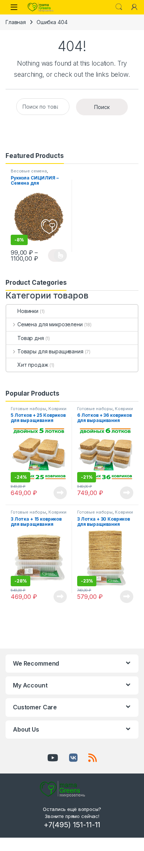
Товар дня (30, 338)
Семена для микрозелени (50, 324)
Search (119, 7)
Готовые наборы (28, 408)
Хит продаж (32, 365)
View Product (57, 255)
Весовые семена (29, 171)
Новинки (27, 311)
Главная (16, 22)
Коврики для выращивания (38, 411)
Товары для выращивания (50, 351)
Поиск (102, 107)
